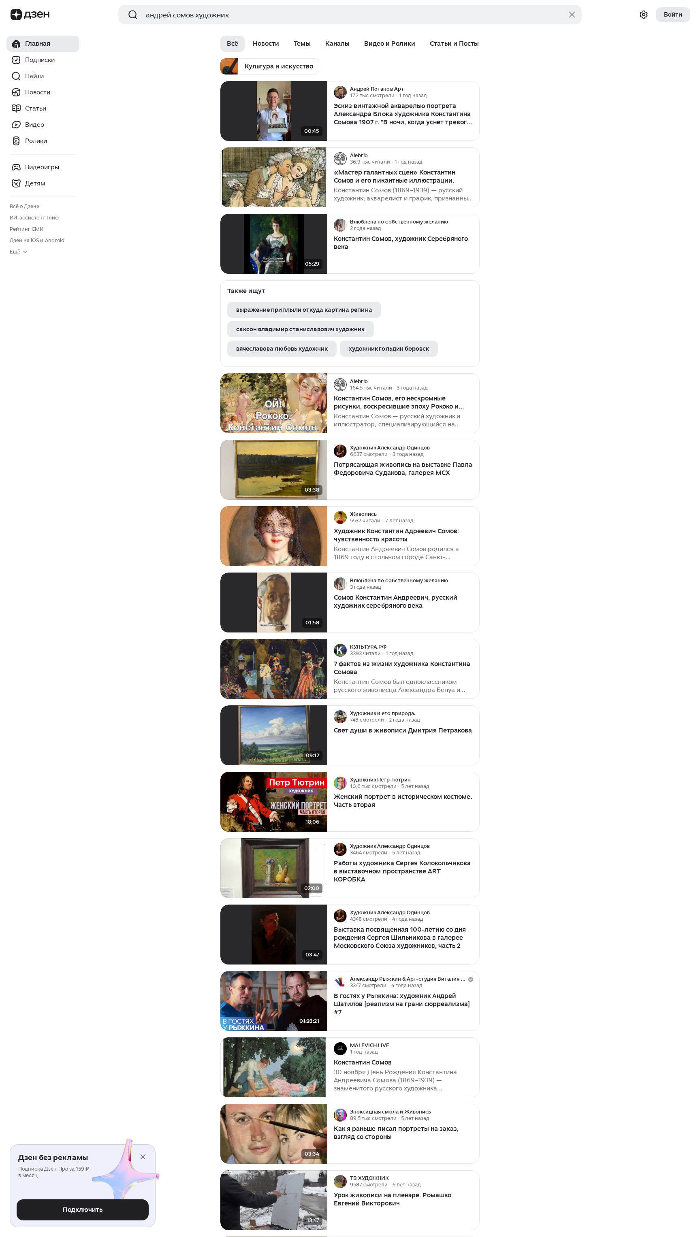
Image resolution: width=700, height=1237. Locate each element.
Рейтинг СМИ (26, 229)
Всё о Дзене (24, 206)
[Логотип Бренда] (16, 14)
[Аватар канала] (340, 92)
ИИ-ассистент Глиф (34, 218)
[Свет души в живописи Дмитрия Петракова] (273, 735)
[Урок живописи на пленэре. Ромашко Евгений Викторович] (273, 1200)
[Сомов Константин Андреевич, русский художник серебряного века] (273, 603)
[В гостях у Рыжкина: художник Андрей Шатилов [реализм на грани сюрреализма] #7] (273, 1001)
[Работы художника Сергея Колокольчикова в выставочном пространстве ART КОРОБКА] (273, 868)
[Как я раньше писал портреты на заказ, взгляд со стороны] (273, 1134)
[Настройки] (644, 14)
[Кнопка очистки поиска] (572, 14)
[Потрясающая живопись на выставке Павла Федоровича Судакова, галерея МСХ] (273, 470)
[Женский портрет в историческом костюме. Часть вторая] (273, 802)
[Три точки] (472, 92)
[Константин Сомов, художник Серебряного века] (273, 244)
